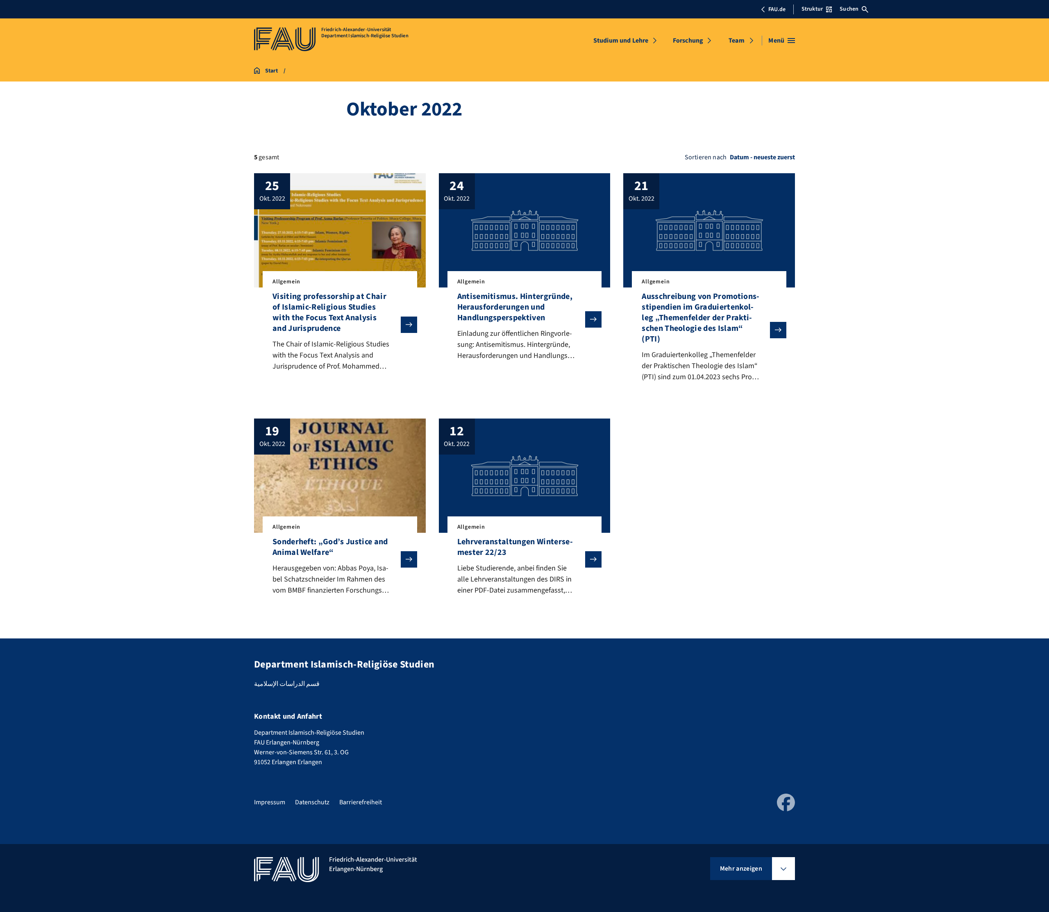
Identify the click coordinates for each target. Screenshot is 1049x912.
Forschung (688, 40)
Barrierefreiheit (360, 802)
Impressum (269, 802)
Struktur (812, 9)
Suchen (849, 9)
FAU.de (777, 9)
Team (737, 40)
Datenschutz (312, 802)
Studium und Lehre (621, 40)
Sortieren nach (706, 157)
